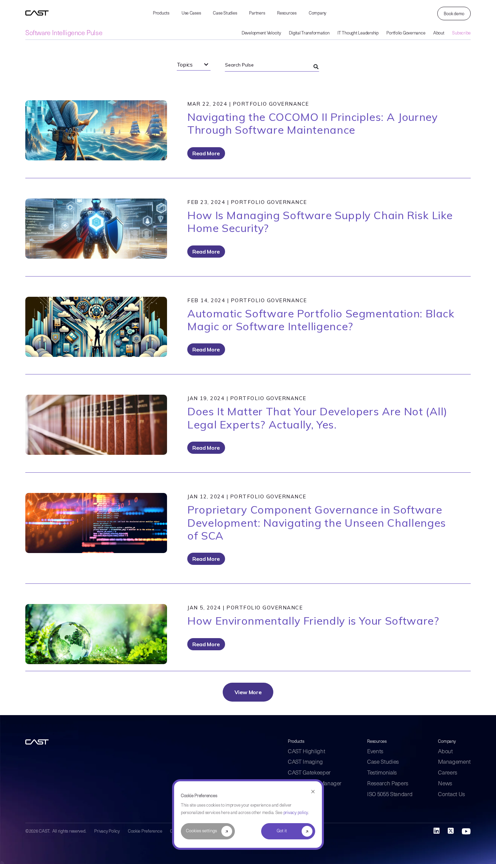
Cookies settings (201, 831)
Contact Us (451, 794)
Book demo (454, 14)
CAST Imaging (305, 762)
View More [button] (248, 692)
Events (375, 752)
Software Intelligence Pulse (63, 33)
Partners (257, 13)
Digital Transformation (309, 33)
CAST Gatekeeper (309, 773)
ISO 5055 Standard (389, 794)
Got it (282, 831)
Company (317, 13)
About (438, 33)
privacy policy (295, 813)
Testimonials (382, 773)
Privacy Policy (106, 831)
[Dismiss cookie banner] (313, 792)
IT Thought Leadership (358, 33)
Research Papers (387, 784)
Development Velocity (261, 33)
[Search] (315, 66)
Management (454, 762)
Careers (447, 773)
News (445, 784)
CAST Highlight (306, 752)
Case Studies (225, 13)
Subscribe (461, 33)
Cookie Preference (145, 831)
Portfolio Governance (405, 33)
